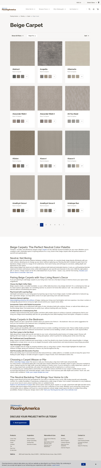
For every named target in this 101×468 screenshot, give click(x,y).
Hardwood (12, 440)
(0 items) (98, 9)
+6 (81, 121)
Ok (83, 464)
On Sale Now (13, 450)
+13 (81, 210)
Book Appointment (21, 422)
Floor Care (12, 448)
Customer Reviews (65, 442)
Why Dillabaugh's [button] (58, 9)
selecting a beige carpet (22, 362)
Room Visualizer (31, 438)
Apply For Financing (82, 445)
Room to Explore (65, 440)
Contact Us (80, 438)
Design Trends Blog (31, 440)
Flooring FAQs (30, 442)
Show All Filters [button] (17, 35)
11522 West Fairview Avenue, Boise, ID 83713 (50, 454)
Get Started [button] (73, 9)
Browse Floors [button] (43, 9)
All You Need (73, 114)
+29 (54, 165)
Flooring (23, 16)
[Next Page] (63, 225)
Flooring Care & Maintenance (47, 446)
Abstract (16, 69)
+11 (81, 76)
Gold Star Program (65, 447)
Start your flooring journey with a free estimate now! (60, 390)
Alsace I (43, 159)
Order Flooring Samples (83, 440)
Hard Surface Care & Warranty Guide (49, 442)
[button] (92, 2)
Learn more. (56, 465)
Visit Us (78, 2)
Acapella (43, 69)
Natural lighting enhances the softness (22, 300)
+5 (26, 76)
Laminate (12, 444)
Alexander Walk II (47, 114)
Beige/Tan (31, 35)
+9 (26, 121)
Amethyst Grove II (47, 203)
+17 (26, 210)
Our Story (63, 438)
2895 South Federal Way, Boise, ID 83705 (29, 454)
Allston (15, 159)
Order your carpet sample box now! (37, 372)
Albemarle (72, 69)
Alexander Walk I (19, 114)
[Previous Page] (37, 225)
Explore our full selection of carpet (21, 384)
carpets (44, 249)
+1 (54, 76)
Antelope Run (73, 203)
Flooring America (14, 16)
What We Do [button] (29, 9)
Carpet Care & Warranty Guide (50, 439)
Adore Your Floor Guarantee (65, 445)
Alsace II (71, 159)
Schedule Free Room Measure (83, 443)
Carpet (28, 16)
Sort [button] (85, 35)
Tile (11, 446)
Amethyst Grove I (19, 203)
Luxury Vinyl (13, 438)
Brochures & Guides (31, 444)
